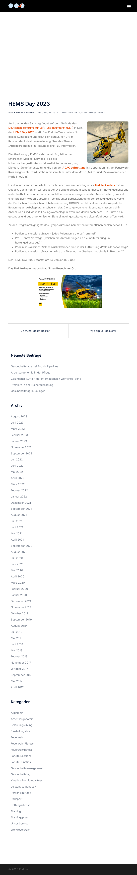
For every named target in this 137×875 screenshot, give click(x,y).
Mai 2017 (16, 681)
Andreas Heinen (24, 112)
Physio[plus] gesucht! (102, 330)
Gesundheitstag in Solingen (28, 391)
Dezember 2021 (21, 502)
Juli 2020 (17, 558)
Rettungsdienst (94, 112)
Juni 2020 (17, 564)
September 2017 (21, 675)
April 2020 (17, 576)
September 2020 (21, 545)
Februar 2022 (19, 490)
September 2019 (21, 619)
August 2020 (19, 552)
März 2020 (18, 582)
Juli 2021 (16, 521)
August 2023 (19, 416)
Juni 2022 (17, 465)
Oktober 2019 (19, 613)
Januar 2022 (19, 496)
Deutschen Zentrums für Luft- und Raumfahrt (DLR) (40, 127)
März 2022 (18, 484)
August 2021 (19, 515)
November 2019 (21, 607)
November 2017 (21, 662)
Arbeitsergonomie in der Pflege (30, 372)
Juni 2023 (17, 422)
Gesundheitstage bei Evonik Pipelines (34, 366)
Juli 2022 (17, 459)
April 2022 (17, 478)
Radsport (17, 799)
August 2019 (19, 625)
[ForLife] (16, 5)
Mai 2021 (16, 533)
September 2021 (21, 508)
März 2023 (18, 428)
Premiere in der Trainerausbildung (32, 385)
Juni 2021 (17, 527)
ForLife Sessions (21, 756)
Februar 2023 (19, 435)
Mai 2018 (16, 650)
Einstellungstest (21, 731)
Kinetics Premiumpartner (26, 780)
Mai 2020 (17, 570)
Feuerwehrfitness (21, 749)
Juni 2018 (17, 644)
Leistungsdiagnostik (23, 786)
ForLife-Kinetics (72, 112)
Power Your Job (21, 792)
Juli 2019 (16, 632)
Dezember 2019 (21, 601)
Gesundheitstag (21, 774)
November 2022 (21, 447)
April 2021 (17, 539)
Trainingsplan (19, 817)
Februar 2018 (19, 656)
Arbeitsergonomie (22, 719)
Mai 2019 (16, 638)
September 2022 (21, 453)
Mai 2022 (17, 471)
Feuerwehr (17, 737)
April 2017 (17, 687)
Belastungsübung (21, 725)
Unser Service (19, 823)
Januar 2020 (19, 595)
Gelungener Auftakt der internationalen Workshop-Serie (46, 378)
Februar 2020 (19, 588)
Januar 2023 (19, 441)
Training (16, 811)
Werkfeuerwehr (20, 829)
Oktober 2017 (19, 668)
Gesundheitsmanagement (27, 768)
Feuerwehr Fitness (22, 743)
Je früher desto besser (35, 330)
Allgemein (17, 712)
